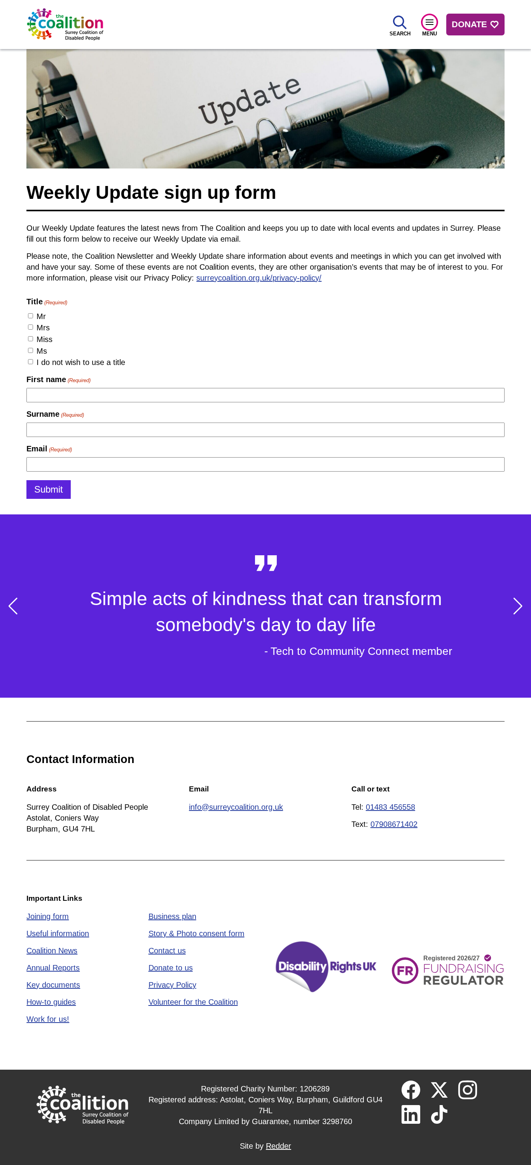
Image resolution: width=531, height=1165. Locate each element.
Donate (469, 24)
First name (58, 379)
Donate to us (170, 967)
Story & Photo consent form (196, 933)
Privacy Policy (172, 985)
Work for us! (47, 1019)
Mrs (43, 327)
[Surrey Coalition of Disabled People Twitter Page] (439, 1090)
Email (49, 448)
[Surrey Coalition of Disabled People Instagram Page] (467, 1090)
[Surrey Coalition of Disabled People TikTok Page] (439, 1114)
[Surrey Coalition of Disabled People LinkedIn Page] (411, 1114)
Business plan (172, 916)
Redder (278, 1146)
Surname (55, 414)
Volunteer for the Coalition (193, 1002)
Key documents (53, 985)
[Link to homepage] (65, 24)
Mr (41, 316)
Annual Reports (53, 967)
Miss (44, 339)
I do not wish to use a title (81, 362)
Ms (42, 351)
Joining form (47, 916)
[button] (13, 606)
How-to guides (51, 1002)
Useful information (57, 933)
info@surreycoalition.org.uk (236, 807)
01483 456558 (390, 807)
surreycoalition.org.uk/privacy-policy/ (258, 278)
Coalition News (51, 950)
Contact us (167, 950)
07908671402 (393, 824)
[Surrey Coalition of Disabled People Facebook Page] (411, 1090)
